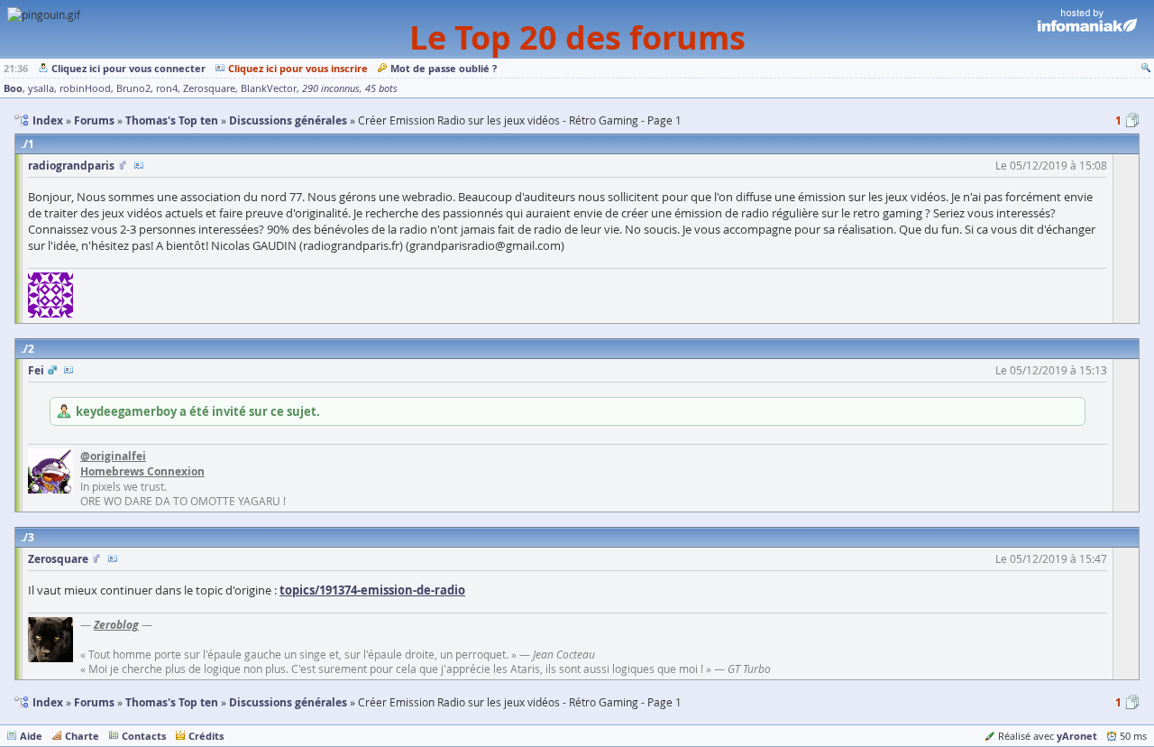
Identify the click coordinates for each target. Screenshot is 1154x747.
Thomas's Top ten (171, 702)
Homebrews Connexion (142, 471)
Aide (31, 735)
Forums (94, 702)
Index (47, 702)
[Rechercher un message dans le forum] (1145, 68)
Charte (82, 735)
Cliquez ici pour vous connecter (128, 68)
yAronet (1077, 735)
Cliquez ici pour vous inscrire (298, 68)
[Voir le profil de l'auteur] (138, 165)
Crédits (206, 735)
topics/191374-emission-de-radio (372, 590)
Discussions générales (288, 702)
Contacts (144, 735)
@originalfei (113, 456)
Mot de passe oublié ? (443, 68)
